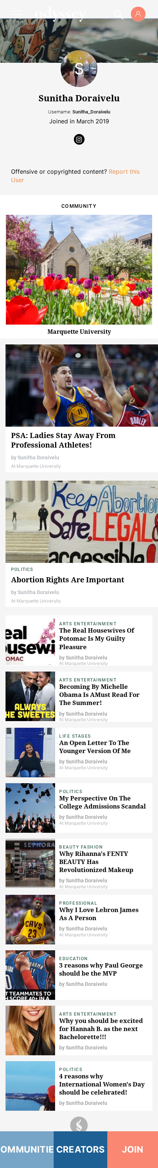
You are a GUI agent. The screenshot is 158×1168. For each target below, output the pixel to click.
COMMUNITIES (27, 1149)
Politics (22, 569)
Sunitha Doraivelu (38, 457)
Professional (78, 903)
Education (73, 958)
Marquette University (79, 332)
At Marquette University (36, 466)
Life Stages (75, 736)
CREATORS (80, 1149)
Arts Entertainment (87, 623)
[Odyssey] (60, 14)
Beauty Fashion (81, 847)
